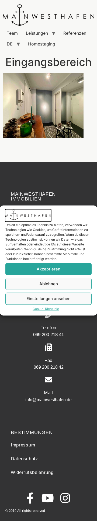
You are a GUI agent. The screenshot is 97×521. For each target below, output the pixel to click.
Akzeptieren (48, 269)
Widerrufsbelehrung (32, 472)
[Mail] (48, 379)
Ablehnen (48, 283)
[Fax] (48, 347)
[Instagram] (65, 498)
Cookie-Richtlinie (46, 309)
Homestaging (41, 44)
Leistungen (37, 33)
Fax (48, 360)
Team (12, 33)
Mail (48, 392)
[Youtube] (47, 498)
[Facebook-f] (30, 498)
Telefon (48, 327)
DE (10, 44)
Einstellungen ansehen (48, 298)
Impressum (23, 445)
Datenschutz (24, 458)
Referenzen (74, 33)
